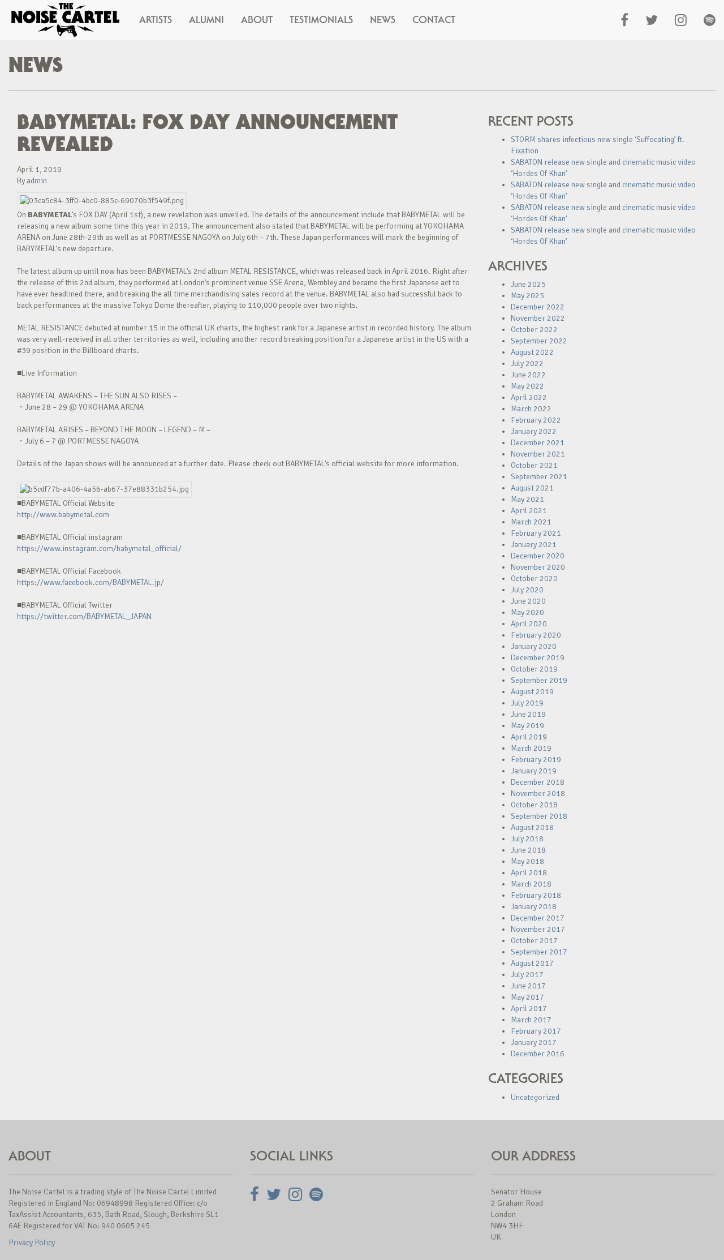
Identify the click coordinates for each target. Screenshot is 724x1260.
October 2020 (534, 578)
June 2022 (528, 375)
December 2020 (537, 556)
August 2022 (532, 352)
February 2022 (536, 420)
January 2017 (534, 1042)
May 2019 (527, 725)
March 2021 (531, 522)
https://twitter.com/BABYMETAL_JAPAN (84, 616)
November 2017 (538, 929)
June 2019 (528, 714)
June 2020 (528, 601)
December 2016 (537, 1054)
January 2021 (534, 544)
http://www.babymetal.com (63, 514)
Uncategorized (535, 1097)
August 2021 (532, 488)
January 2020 (534, 646)
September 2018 (539, 816)
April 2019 (529, 737)
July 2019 (527, 703)
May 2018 (527, 861)
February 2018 (536, 895)
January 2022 (534, 431)
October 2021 (534, 465)
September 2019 (539, 680)
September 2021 (539, 476)
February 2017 (536, 1031)
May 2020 (527, 612)
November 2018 (538, 793)
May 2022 (527, 386)
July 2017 (527, 974)
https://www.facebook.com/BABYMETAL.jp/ (90, 582)
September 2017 (539, 952)
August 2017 (532, 963)
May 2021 (527, 499)
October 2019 (534, 669)
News (382, 20)
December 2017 (537, 918)
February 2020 (536, 635)
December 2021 (537, 443)
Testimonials (321, 20)
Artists (155, 20)
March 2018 (531, 884)
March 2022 (531, 409)
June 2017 (528, 986)
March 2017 (531, 1020)
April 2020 (529, 624)
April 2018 (529, 873)
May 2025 (527, 295)
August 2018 (532, 827)
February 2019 (536, 759)
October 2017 (534, 940)
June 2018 (528, 850)
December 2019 (537, 658)
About (257, 20)
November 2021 (538, 454)
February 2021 (536, 533)
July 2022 (527, 363)
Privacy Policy (31, 1243)
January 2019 (534, 771)
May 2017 (527, 997)
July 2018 (527, 839)
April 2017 (529, 1008)
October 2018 (534, 805)
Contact (433, 20)
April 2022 (529, 397)
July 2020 (527, 590)
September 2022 (539, 341)
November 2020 (538, 567)
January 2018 (534, 906)
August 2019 (532, 691)
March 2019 (531, 748)
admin (37, 181)
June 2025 (528, 284)
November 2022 (538, 318)
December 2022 (537, 307)
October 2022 (534, 329)
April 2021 (529, 510)
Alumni (206, 20)
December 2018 (537, 782)
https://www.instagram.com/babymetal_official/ (99, 548)
